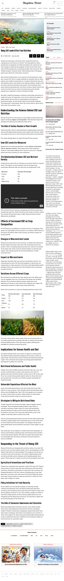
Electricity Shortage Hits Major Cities (53, 44)
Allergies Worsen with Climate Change (53, 127)
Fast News (48, 31)
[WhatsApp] (42, 56)
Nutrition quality (6, 526)
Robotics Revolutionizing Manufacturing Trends (54, 88)
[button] (2, 3)
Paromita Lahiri (7, 56)
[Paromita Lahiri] (2, 56)
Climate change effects (26, 524)
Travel (47, 71)
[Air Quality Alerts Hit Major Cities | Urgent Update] (54, 111)
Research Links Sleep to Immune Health (48, 564)
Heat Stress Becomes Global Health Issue (54, 131)
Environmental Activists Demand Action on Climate (53, 28)
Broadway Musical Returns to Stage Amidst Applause (54, 79)
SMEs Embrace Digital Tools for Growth (53, 83)
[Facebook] (30, 56)
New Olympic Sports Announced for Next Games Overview (54, 14)
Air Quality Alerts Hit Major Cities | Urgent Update (53, 121)
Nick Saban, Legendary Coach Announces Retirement (8, 14)
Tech (47, 85)
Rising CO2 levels (17, 526)
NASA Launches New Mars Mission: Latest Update (54, 50)
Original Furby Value (57, 231)
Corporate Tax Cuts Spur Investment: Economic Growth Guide (53, 93)
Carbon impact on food (12, 524)
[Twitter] (34, 56)
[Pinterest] (38, 56)
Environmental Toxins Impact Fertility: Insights (53, 137)
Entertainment (49, 76)
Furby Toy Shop (52, 255)
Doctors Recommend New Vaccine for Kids (16, 564)
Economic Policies (49, 91)
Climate (3, 47)
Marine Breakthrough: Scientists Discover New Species (31, 14)
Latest (48, 26)
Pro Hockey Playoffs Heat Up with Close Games (53, 98)
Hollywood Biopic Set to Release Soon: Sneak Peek (53, 39)
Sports (47, 61)
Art (54, 57)
